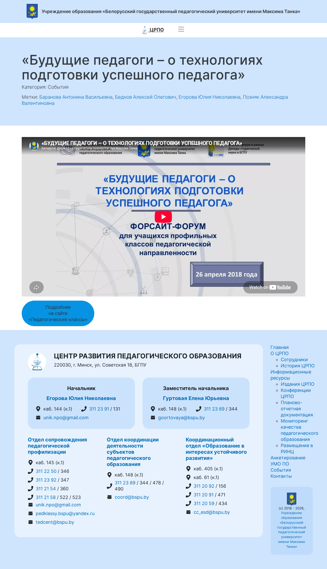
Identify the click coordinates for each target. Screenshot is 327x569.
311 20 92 (204, 486)
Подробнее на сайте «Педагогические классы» (58, 313)
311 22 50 (46, 471)
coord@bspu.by (132, 497)
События (281, 470)
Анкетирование (288, 457)
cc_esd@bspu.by (212, 512)
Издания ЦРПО (297, 384)
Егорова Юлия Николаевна (209, 97)
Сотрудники (294, 359)
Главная (280, 347)
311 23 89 (214, 409)
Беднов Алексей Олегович (145, 97)
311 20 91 (204, 494)
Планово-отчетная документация (297, 408)
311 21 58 (46, 497)
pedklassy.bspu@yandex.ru (65, 513)
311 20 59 (204, 503)
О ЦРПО (280, 353)
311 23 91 (99, 409)
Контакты (281, 476)
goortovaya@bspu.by (181, 417)
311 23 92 (46, 480)
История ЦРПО (298, 365)
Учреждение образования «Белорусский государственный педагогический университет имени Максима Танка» (171, 11)
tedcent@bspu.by (55, 522)
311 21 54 (46, 488)
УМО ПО (280, 463)
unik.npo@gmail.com (66, 417)
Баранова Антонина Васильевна (75, 97)
